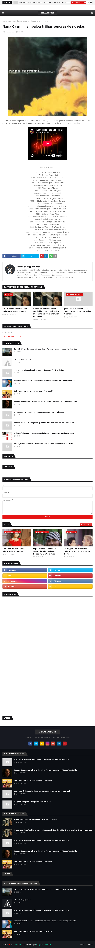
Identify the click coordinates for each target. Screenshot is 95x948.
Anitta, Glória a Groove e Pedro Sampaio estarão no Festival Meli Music (43, 444)
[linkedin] (59, 743)
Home (82, 945)
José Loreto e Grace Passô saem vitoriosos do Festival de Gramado (44, 2)
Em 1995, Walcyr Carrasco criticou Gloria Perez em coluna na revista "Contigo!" (46, 349)
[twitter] (70, 570)
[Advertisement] (21, 636)
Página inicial (7, 21)
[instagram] (24, 581)
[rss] (24, 575)
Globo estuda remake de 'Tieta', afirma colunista (13, 549)
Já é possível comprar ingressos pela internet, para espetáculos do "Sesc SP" (45, 433)
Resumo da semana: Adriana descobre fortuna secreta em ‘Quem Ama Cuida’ (45, 401)
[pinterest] (70, 575)
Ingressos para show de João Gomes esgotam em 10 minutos (39, 412)
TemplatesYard (18, 945)
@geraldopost (9, 32)
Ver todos (85, 524)
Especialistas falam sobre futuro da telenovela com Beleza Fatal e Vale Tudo (44, 551)
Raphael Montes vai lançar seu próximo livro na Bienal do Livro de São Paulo (45, 422)
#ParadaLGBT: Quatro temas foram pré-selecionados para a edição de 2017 (45, 380)
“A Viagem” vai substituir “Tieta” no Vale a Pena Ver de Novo (77, 551)
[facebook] (24, 570)
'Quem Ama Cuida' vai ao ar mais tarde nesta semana (14, 309)
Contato (90, 945)
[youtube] (24, 586)
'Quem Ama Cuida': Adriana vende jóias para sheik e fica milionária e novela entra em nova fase (46, 312)
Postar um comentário (11, 336)
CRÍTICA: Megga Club (22, 359)
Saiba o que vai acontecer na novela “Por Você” (33, 391)
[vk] (70, 581)
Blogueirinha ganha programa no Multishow (32, 801)
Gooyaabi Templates (43, 945)
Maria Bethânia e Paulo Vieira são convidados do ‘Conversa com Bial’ (42, 791)
